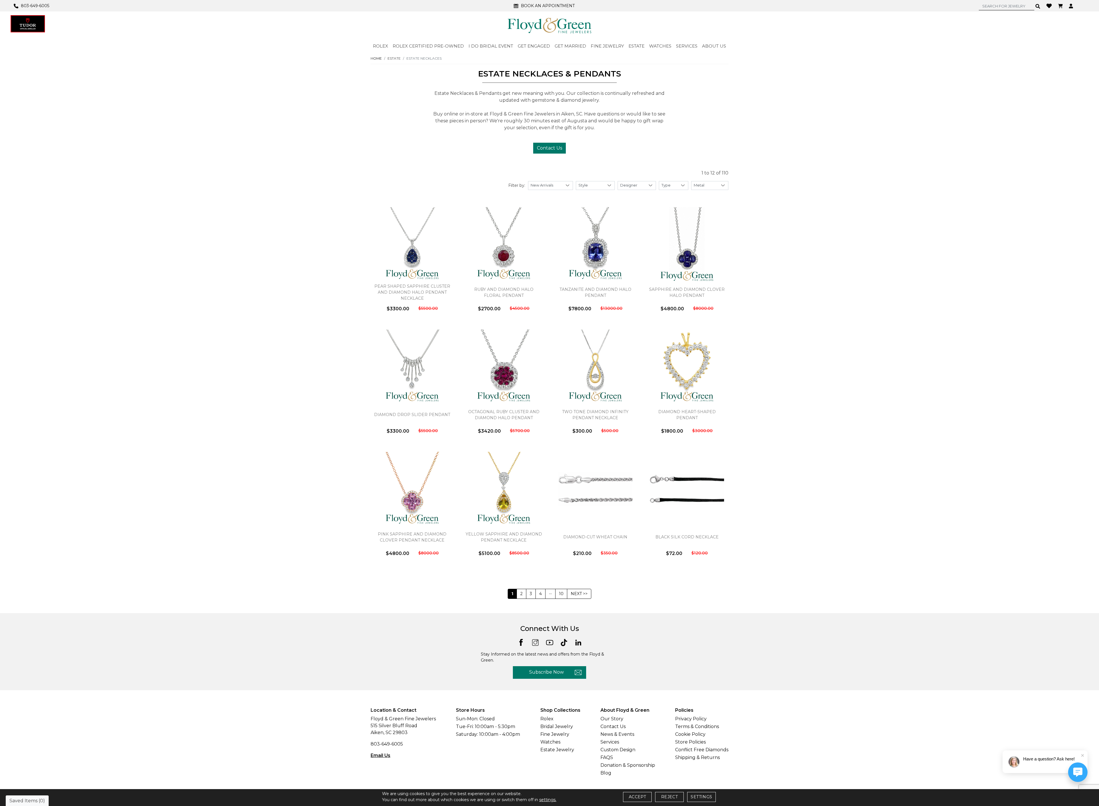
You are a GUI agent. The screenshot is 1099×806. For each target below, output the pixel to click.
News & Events (617, 734)
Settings (701, 796)
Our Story (611, 718)
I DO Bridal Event (491, 46)
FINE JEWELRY (607, 46)
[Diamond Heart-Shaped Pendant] (686, 367)
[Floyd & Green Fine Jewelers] (549, 25)
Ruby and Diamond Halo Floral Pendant (503, 292)
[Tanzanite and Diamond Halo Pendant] (595, 244)
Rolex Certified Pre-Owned (428, 46)
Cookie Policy (690, 734)
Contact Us (549, 148)
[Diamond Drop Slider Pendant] (412, 367)
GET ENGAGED (534, 46)
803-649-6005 (387, 744)
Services (609, 742)
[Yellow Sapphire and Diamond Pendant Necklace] (503, 489)
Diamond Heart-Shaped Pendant (687, 414)
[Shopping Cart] (1061, 5)
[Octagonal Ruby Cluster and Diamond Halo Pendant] (503, 367)
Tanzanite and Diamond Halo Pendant (595, 292)
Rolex (547, 718)
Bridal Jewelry (556, 726)
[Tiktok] (564, 642)
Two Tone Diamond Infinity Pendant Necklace (595, 414)
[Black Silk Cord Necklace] (686, 489)
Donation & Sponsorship (627, 765)
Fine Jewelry (554, 734)
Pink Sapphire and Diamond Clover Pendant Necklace (412, 537)
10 (561, 593)
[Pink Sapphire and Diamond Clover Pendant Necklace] (412, 489)
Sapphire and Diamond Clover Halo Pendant (687, 292)
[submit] (1037, 6)
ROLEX (380, 46)
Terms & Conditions (697, 726)
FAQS (606, 757)
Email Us (380, 755)
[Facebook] (521, 642)
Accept (637, 796)
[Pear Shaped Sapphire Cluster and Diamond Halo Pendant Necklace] (412, 244)
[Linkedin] (578, 642)
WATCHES (660, 46)
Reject (669, 796)
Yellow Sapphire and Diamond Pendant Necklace (504, 537)
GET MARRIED (570, 46)
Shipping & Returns (697, 757)
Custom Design (617, 749)
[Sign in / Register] (1072, 5)
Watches (550, 742)
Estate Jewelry (557, 749)
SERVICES (686, 46)
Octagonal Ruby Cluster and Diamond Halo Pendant (503, 414)
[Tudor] (28, 23)
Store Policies (690, 742)
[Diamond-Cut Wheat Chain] (595, 489)
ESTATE (636, 46)
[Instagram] (535, 642)
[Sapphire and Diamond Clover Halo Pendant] (686, 244)
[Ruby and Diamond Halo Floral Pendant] (503, 244)
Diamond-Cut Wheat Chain (595, 537)
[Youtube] (549, 642)
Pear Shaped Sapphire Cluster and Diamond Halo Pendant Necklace (412, 292)
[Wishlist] (1049, 5)
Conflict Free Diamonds (701, 749)
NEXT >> (579, 593)
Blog (605, 773)
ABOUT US (714, 46)
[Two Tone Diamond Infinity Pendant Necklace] (595, 367)
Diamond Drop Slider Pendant (412, 414)
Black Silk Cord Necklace (687, 537)
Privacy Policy (691, 718)
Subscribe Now (546, 672)
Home (376, 58)
